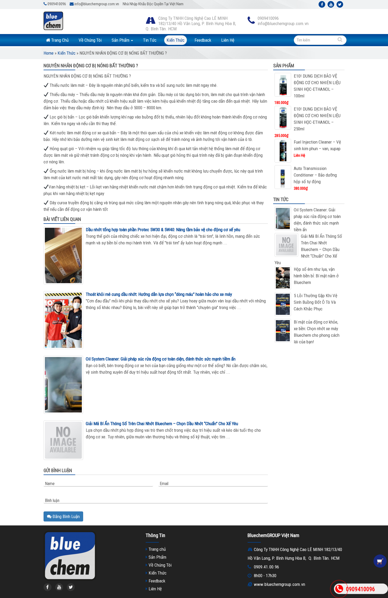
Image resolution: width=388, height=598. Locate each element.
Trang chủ (157, 549)
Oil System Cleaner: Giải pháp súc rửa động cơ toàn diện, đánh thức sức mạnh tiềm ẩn (160, 359)
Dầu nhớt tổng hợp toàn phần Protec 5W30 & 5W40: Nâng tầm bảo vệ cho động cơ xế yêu (163, 229)
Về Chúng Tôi (90, 40)
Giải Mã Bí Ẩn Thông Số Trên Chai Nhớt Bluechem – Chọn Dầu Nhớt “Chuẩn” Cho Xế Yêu (162, 423)
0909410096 (360, 589)
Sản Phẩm (121, 40)
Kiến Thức (175, 40)
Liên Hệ (227, 40)
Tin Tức (150, 40)
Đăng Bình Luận (65, 516)
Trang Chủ (59, 40)
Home (49, 53)
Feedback (203, 40)
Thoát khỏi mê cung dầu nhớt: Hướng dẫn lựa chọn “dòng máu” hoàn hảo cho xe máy (159, 294)
